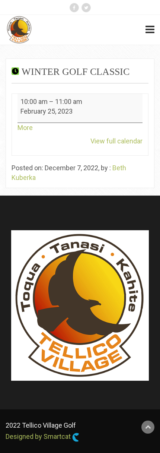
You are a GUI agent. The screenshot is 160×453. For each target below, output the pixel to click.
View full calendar (116, 141)
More (25, 128)
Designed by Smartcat (39, 436)
